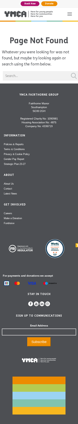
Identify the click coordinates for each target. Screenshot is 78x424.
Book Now (30, 3)
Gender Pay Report (14, 159)
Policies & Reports (14, 144)
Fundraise (9, 223)
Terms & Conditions (14, 149)
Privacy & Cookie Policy (17, 154)
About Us (9, 183)
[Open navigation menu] (69, 14)
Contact (8, 188)
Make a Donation (13, 218)
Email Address (39, 325)
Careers (8, 213)
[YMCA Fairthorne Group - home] (29, 14)
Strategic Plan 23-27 (15, 164)
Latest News (10, 193)
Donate (49, 3)
